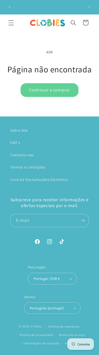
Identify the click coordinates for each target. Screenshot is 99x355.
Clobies (36, 326)
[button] (11, 22)
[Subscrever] (82, 220)
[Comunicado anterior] (9, 7)
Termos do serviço (72, 335)
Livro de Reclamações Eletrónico (39, 179)
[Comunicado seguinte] (89, 7)
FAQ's (15, 142)
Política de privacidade (36, 335)
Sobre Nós (19, 130)
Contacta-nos (22, 154)
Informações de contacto (41, 343)
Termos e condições (27, 167)
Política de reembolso (64, 326)
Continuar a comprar (49, 90)
